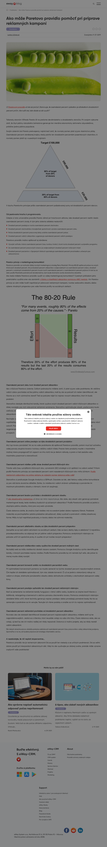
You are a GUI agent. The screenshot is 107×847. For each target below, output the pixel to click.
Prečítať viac (76, 423)
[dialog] (53, 423)
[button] (53, 434)
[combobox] (88, 412)
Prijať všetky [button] (53, 428)
